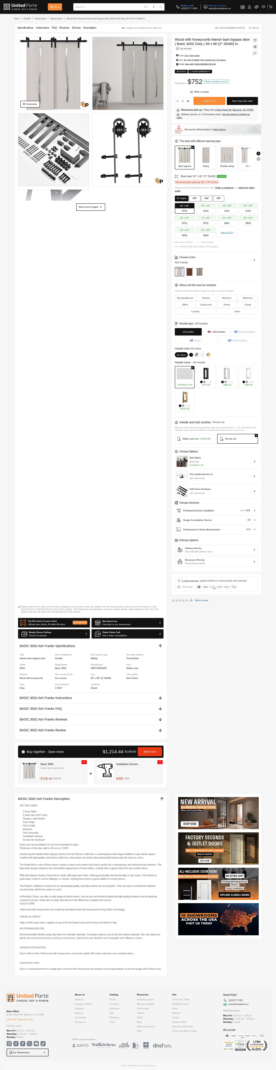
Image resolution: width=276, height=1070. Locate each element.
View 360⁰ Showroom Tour (20, 1019)
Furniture (114, 1004)
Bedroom (227, 298)
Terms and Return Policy (184, 1031)
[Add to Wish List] (255, 40)
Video (140, 1017)
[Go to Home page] (20, 7)
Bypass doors (57, 19)
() (192, 92)
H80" (195, 198)
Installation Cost (180, 1004)
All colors (181, 355)
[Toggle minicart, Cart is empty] (270, 7)
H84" (206, 198)
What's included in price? (216, 81)
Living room (206, 304)
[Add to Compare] (255, 47)
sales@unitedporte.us (219, 8)
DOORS (27, 19)
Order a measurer (224, 187)
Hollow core (132, 668)
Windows (114, 1017)
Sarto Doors (219, 129)
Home (16, 19)
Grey (22, 688)
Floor (112, 1022)
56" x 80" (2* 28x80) (101, 678)
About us (79, 999)
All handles (188, 332)
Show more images (88, 207)
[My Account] (249, 7)
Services (79, 1013)
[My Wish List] (263, 7)
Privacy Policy (179, 1022)
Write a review (201, 92)
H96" (218, 198)
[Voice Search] (153, 6)
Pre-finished (132, 658)
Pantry (227, 304)
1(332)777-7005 (189, 8)
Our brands (80, 1017)
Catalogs (79, 1008)
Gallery (140, 1013)
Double (58, 658)
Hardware (115, 1008)
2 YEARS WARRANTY (190, 580)
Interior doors (40, 19)
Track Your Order (181, 999)
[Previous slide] (258, 159)
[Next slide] (258, 153)
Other (237, 311)
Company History (83, 1004)
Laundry (195, 311)
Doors (113, 999)
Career (175, 1017)
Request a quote (145, 999)
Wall (112, 1013)
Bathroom (248, 298)
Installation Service (127, 764)
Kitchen (206, 298)
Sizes (175, 1008)
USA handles (218, 332)
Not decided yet (185, 298)
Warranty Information (183, 1026)
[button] (54, 623)
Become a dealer (145, 1004)
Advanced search (146, 1026)
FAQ (139, 1031)
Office (185, 304)
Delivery (176, 1013)
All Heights (182, 198)
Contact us (80, 1022)
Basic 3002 (47, 764)
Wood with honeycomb (31, 678)
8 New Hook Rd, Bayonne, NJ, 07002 (234, 110)
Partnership (143, 1008)
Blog (139, 1022)
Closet (94, 688)
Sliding (94, 658)
